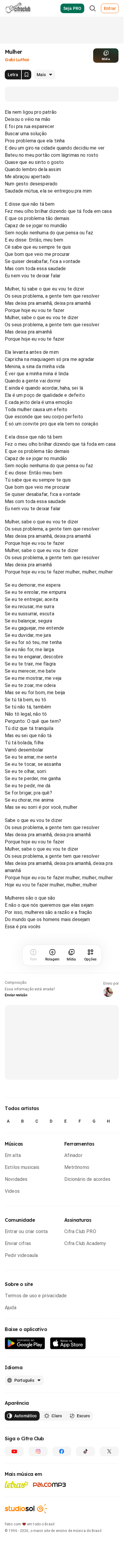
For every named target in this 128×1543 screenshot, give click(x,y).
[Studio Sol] (26, 1508)
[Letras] (16, 1484)
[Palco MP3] (49, 1485)
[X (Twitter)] (109, 1451)
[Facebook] (61, 1451)
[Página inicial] (18, 8)
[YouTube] (14, 1451)
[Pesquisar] (93, 8)
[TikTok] (85, 1451)
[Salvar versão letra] (26, 74)
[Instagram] (38, 1451)
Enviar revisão (16, 995)
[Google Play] (25, 1343)
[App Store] (68, 1343)
